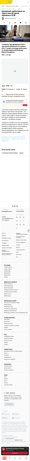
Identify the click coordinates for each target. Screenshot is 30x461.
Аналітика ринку (8, 366)
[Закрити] (27, 449)
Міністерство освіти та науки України (13, 351)
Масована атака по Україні (10, 291)
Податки (6, 327)
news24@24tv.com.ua (7, 211)
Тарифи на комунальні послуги (11, 325)
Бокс (5, 377)
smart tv (6, 418)
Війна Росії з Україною (10, 282)
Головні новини (8, 267)
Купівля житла (7, 368)
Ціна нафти (7, 319)
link (16, 217)
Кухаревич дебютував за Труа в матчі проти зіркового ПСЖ (24, 6)
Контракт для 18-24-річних (10, 308)
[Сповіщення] (28, 2)
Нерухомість (7, 364)
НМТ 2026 (6, 355)
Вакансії (18, 247)
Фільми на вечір (8, 340)
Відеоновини (7, 273)
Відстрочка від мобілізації (10, 310)
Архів (17, 252)
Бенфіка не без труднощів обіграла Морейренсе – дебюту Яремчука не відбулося (13, 139)
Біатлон (6, 382)
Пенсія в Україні (8, 329)
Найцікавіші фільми (9, 336)
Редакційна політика (6, 238)
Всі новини (7, 265)
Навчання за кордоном (9, 359)
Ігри (17, 257)
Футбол (6, 379)
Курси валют (7, 321)
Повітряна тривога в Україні (11, 289)
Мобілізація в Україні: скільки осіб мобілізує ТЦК (16, 312)
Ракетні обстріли (8, 283)
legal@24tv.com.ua (19, 440)
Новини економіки (9, 317)
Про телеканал (5, 240)
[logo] (9, 2)
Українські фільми (8, 338)
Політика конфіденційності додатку (22, 234)
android (6, 414)
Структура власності (20, 249)
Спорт (5, 375)
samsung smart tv (16, 418)
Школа (5, 353)
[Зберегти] (26, 23)
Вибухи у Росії (7, 293)
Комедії (6, 342)
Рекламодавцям (5, 245)
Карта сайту (18, 254)
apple (16, 414)
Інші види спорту (8, 385)
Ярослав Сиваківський (10, 18)
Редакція (4, 235)
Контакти (18, 244)
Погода (6, 277)
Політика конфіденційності (6, 251)
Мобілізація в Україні (10, 300)
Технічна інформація (20, 242)
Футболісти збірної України (12, 6)
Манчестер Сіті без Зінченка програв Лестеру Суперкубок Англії (13, 95)
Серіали (6, 344)
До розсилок (9, 404)
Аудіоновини (7, 275)
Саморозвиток (7, 357)
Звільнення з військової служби (12, 302)
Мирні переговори (8, 287)
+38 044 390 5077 (20, 211)
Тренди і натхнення (8, 370)
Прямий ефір (7, 271)
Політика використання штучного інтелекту (7, 254)
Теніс (5, 380)
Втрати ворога (7, 295)
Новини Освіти (8, 349)
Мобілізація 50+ (8, 304)
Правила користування (7, 247)
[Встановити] (15, 451)
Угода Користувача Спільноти (20, 237)
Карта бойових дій (8, 285)
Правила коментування (21, 240)
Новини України (8, 269)
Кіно (5, 334)
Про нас (3, 233)
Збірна (3, 6)
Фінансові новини (8, 323)
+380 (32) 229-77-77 (10, 438)
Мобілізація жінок (8, 306)
